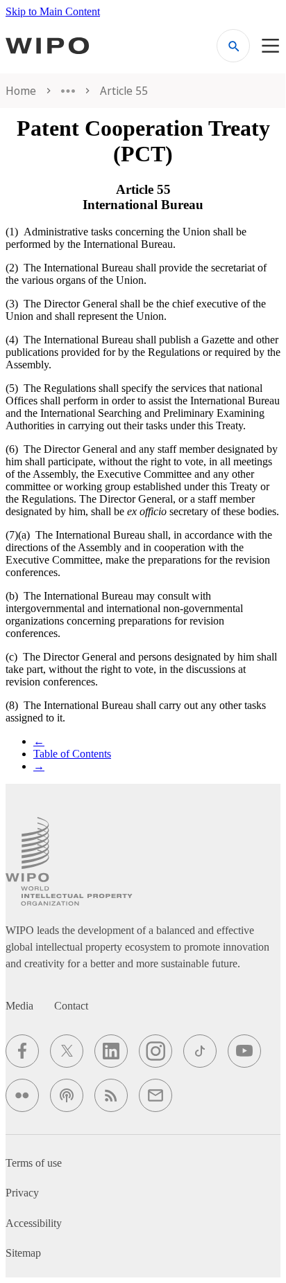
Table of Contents (72, 754)
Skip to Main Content (53, 11)
